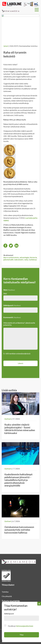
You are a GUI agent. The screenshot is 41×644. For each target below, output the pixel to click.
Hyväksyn (20, 626)
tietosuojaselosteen (24, 626)
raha (26, 259)
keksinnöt (18, 259)
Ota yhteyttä (7, 596)
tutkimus (33, 259)
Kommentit (12, 317)
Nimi (5, 293)
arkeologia (24, 257)
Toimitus (5, 592)
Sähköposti (12, 305)
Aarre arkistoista (11, 257)
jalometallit (8, 259)
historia (33, 257)
